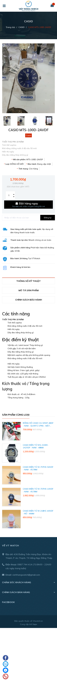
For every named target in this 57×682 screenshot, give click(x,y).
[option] (7, 121)
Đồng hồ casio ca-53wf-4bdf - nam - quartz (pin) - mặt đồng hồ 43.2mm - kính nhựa (38, 426)
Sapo (35, 624)
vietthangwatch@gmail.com (26, 574)
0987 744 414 (24, 564)
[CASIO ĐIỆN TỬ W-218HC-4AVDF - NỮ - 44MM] (11, 519)
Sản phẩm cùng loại (15, 414)
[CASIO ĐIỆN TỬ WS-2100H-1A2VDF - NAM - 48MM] (11, 453)
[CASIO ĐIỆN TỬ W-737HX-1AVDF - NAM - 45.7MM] (11, 497)
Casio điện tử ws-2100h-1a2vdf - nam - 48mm (35, 446)
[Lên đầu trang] (50, 665)
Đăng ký (47, 217)
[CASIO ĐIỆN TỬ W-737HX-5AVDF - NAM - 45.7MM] (11, 475)
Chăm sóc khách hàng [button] (16, 582)
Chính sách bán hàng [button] (16, 592)
